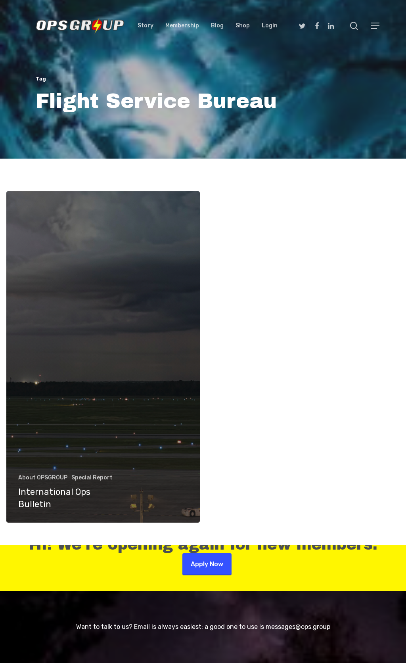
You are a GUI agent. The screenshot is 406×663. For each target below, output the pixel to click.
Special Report (92, 477)
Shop (243, 26)
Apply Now (207, 564)
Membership (182, 26)
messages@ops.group (298, 626)
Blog (217, 26)
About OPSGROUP (42, 477)
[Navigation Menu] (375, 26)
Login (270, 26)
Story (145, 26)
